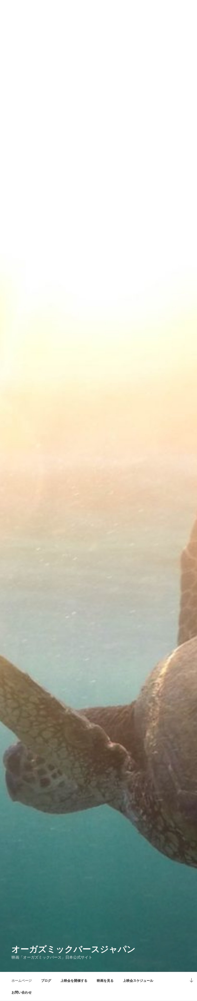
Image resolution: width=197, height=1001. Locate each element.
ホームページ (22, 980)
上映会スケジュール (138, 980)
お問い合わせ (22, 992)
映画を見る (105, 980)
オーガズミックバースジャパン (73, 949)
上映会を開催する (74, 980)
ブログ (46, 980)
